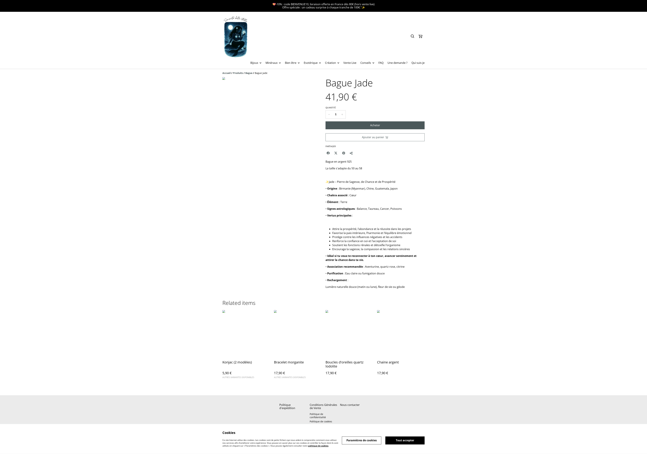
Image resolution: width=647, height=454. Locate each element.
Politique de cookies (321, 421)
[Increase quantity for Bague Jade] (342, 114)
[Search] (412, 36)
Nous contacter (350, 405)
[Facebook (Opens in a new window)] (328, 153)
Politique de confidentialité (318, 415)
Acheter (375, 125)
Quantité (331, 108)
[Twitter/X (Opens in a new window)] (335, 153)
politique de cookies (318, 445)
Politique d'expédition (287, 406)
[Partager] (351, 153)
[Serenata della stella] (235, 36)
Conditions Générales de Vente (323, 406)
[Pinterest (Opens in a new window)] (343, 153)
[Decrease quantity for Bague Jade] (329, 114)
